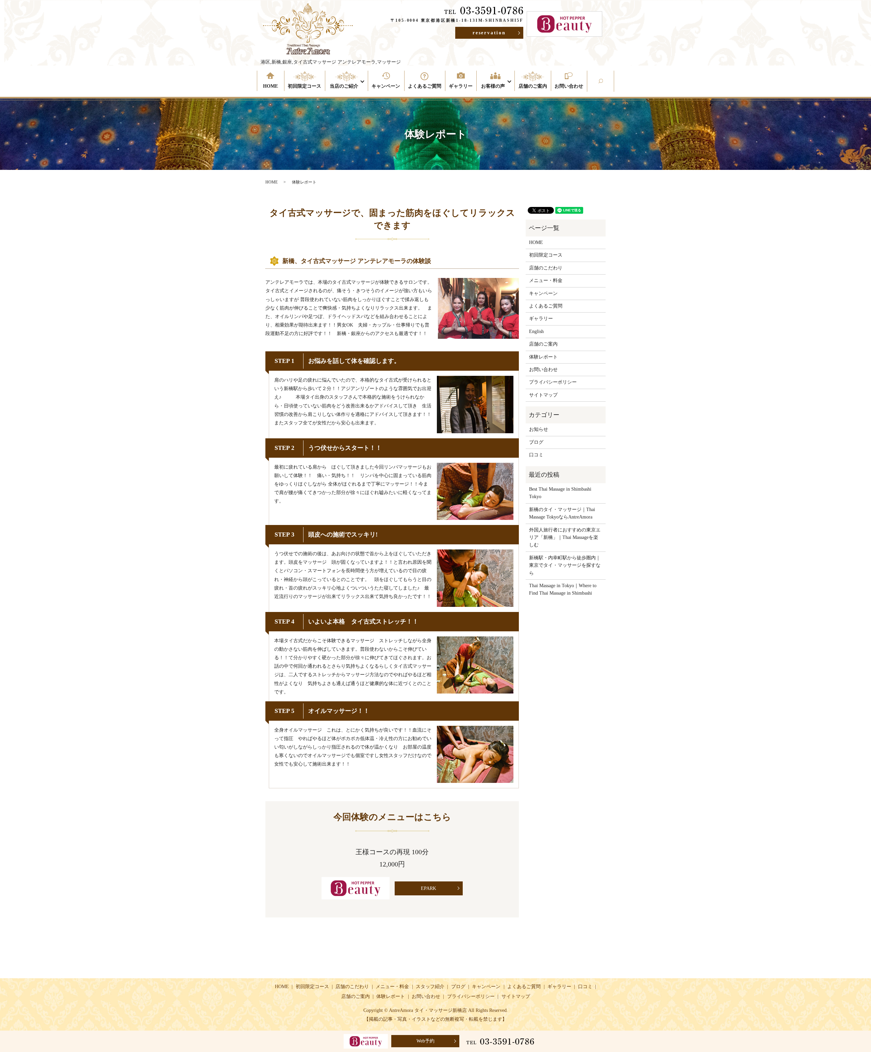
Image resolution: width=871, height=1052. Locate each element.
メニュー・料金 (545, 280)
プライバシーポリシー (553, 382)
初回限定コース (304, 86)
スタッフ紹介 (430, 986)
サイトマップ (543, 395)
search (612, 86)
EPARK (428, 888)
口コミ (536, 454)
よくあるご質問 (424, 86)
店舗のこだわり (545, 267)
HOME (270, 86)
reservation (489, 32)
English (536, 331)
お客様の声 (493, 86)
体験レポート (543, 357)
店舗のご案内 (533, 86)
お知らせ (538, 429)
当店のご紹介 (344, 86)
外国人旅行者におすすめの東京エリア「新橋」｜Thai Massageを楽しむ (565, 537)
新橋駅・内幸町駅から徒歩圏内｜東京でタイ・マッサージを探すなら (565, 565)
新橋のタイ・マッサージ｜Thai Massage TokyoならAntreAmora (562, 513)
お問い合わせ (569, 86)
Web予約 (425, 1041)
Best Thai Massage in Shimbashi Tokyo (560, 493)
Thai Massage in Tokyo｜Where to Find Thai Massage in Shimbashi (562, 589)
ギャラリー (461, 86)
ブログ (536, 442)
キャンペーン (386, 86)
